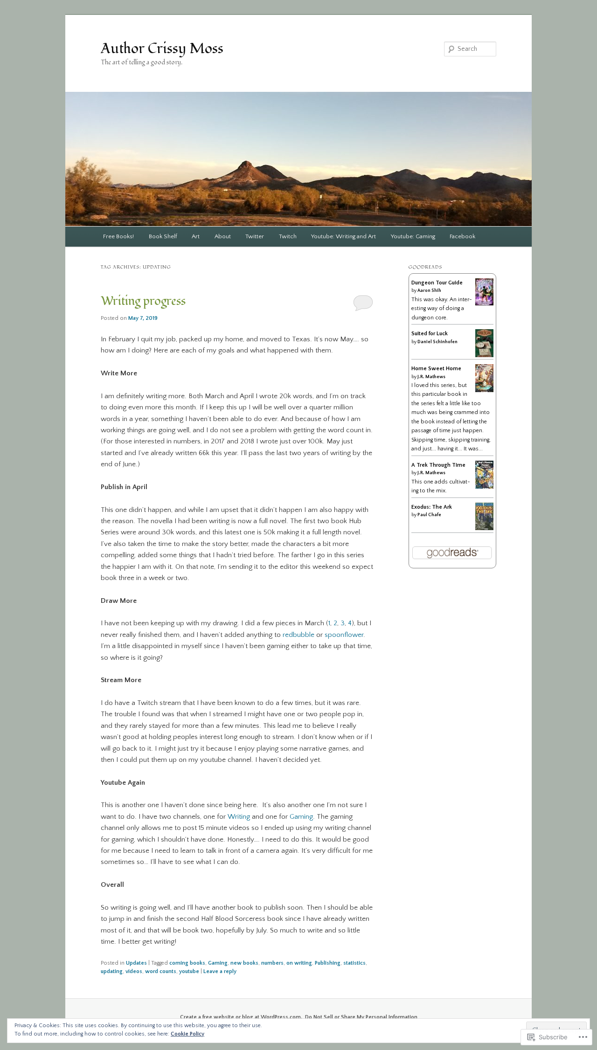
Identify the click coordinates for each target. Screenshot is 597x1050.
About (223, 236)
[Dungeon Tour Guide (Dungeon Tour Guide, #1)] (484, 304)
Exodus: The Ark (431, 507)
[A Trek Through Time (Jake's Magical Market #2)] (484, 488)
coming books (187, 963)
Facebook (462, 236)
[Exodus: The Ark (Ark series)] (484, 528)
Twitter (254, 236)
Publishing (327, 963)
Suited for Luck (429, 334)
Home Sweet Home (436, 369)
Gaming (301, 817)
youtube (189, 971)
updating (112, 971)
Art (196, 236)
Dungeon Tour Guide (437, 283)
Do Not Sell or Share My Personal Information (361, 1017)
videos (133, 971)
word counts (160, 971)
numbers (272, 963)
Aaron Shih (429, 290)
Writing (239, 817)
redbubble (298, 635)
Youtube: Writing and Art (343, 236)
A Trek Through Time (438, 465)
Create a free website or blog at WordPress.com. (241, 1017)
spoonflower (344, 635)
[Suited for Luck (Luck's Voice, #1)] (484, 356)
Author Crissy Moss (162, 48)
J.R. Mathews (431, 377)
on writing (299, 963)
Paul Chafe (429, 515)
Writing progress (143, 301)
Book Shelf (163, 236)
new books (244, 963)
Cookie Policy (187, 1034)
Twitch (288, 236)
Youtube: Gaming (413, 236)
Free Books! (118, 236)
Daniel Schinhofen (437, 342)
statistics (354, 963)
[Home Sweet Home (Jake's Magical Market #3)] (484, 391)
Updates (136, 963)
